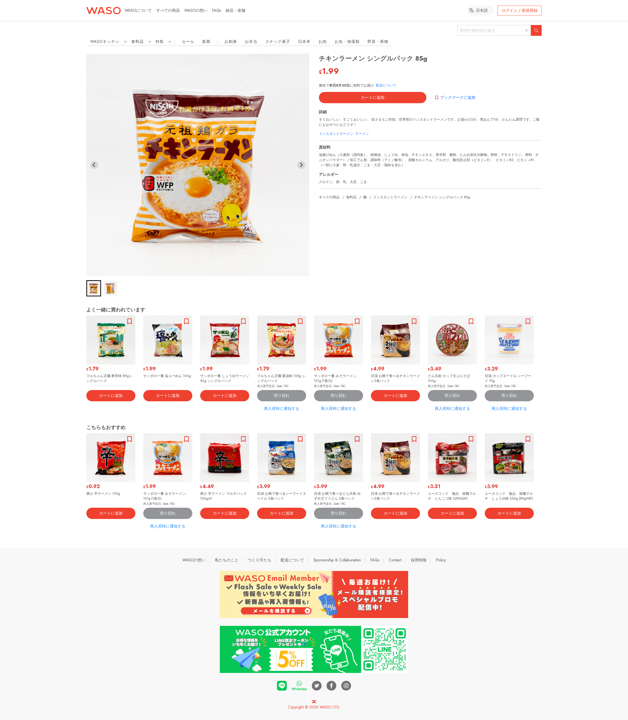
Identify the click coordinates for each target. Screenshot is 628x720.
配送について (386, 85)
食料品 (351, 197)
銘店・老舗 (235, 10)
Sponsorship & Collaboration (337, 560)
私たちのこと (226, 560)
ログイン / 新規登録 (519, 10)
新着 (206, 41)
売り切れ (281, 395)
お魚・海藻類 (347, 41)
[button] (93, 288)
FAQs (216, 10)
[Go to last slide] (94, 165)
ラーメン (362, 133)
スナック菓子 (277, 41)
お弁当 (251, 41)
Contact (395, 560)
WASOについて (138, 10)
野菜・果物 (377, 41)
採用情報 (419, 560)
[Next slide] (301, 165)
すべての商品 (168, 10)
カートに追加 (372, 97)
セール (188, 41)
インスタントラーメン (336, 133)
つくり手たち (259, 560)
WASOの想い (196, 10)
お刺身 (230, 41)
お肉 (322, 41)
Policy (441, 560)
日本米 (304, 41)
